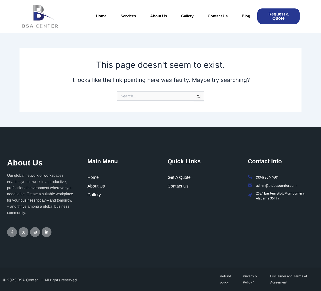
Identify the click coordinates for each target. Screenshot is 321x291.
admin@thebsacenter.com (276, 186)
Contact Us (218, 16)
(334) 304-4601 (267, 177)
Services (128, 16)
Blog (246, 16)
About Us (158, 16)
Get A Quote (179, 177)
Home (101, 16)
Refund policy (225, 279)
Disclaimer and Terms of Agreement (288, 279)
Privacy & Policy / (250, 279)
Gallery (187, 16)
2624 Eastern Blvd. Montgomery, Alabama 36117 (280, 195)
